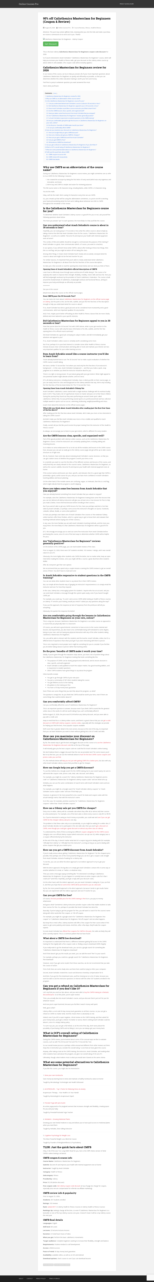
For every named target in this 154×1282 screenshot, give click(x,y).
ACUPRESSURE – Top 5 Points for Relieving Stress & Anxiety (65, 1089)
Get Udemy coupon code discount (68, 1186)
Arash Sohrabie (48, 1265)
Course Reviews (79, 28)
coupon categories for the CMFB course (95, 832)
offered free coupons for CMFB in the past (76, 931)
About (21, 1278)
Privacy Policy (41, 1278)
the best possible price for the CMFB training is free (68, 899)
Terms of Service (54, 1278)
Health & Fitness (96, 28)
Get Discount (51, 44)
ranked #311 (52, 1207)
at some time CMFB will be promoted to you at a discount (81, 885)
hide (55, 93)
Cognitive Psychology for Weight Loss (57, 1135)
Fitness (87, 28)
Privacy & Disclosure (127, 4)
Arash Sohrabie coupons (62, 1265)
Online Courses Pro (28, 4)
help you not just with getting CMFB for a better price (80, 761)
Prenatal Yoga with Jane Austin (55, 1103)
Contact (30, 1278)
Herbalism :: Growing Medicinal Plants (57, 1119)
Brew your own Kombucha (54, 1075)
